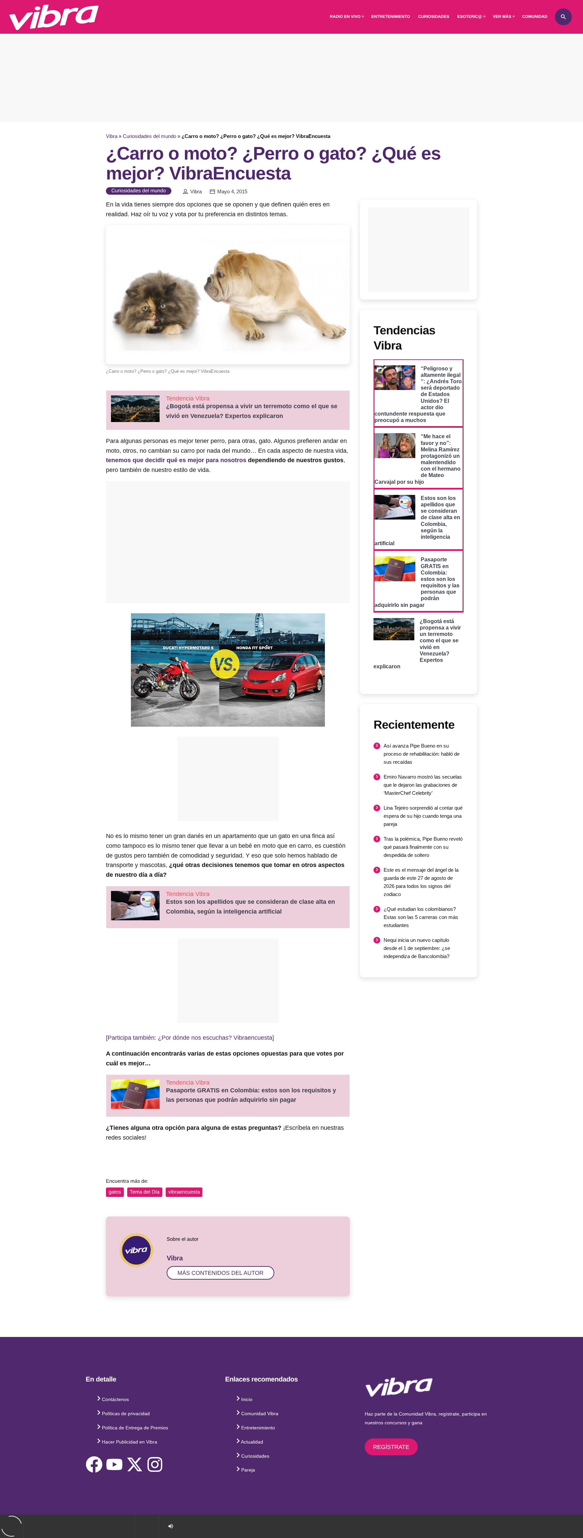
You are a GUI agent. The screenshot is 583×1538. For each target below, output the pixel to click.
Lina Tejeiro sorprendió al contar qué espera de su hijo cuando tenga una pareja (423, 816)
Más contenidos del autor (220, 1273)
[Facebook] (94, 1464)
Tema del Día (145, 1192)
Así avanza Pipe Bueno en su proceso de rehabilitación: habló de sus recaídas (422, 754)
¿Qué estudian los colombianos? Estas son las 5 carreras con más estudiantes (421, 917)
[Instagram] (154, 1464)
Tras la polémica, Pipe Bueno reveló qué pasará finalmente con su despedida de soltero (423, 847)
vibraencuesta (184, 1192)
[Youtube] (114, 1464)
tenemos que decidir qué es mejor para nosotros (176, 460)
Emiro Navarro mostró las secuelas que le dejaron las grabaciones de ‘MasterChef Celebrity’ (423, 785)
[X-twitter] (134, 1464)
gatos (115, 1192)
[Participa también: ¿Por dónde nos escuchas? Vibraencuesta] (190, 1037)
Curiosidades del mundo (149, 136)
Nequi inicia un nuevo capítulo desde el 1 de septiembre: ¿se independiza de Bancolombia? (417, 948)
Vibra (111, 136)
